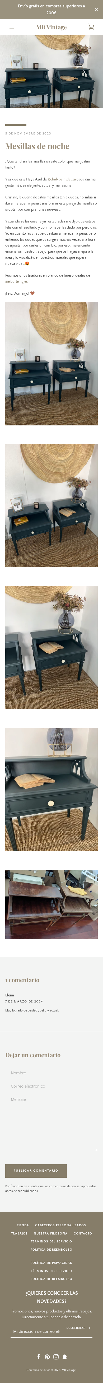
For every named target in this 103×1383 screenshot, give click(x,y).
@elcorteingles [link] (16, 282)
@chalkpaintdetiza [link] (62, 179)
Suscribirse (76, 1328)
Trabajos (19, 1233)
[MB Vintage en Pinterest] (47, 1356)
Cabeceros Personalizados (60, 1225)
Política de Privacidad (51, 1263)
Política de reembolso (51, 1249)
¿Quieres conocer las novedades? (51, 1297)
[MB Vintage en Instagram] (56, 1356)
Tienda (23, 1225)
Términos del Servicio (51, 1271)
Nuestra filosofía (51, 1233)
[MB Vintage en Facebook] (38, 1356)
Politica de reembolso (51, 1279)
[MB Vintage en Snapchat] (64, 1356)
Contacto (83, 1233)
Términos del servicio (51, 1241)
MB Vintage (51, 27)
